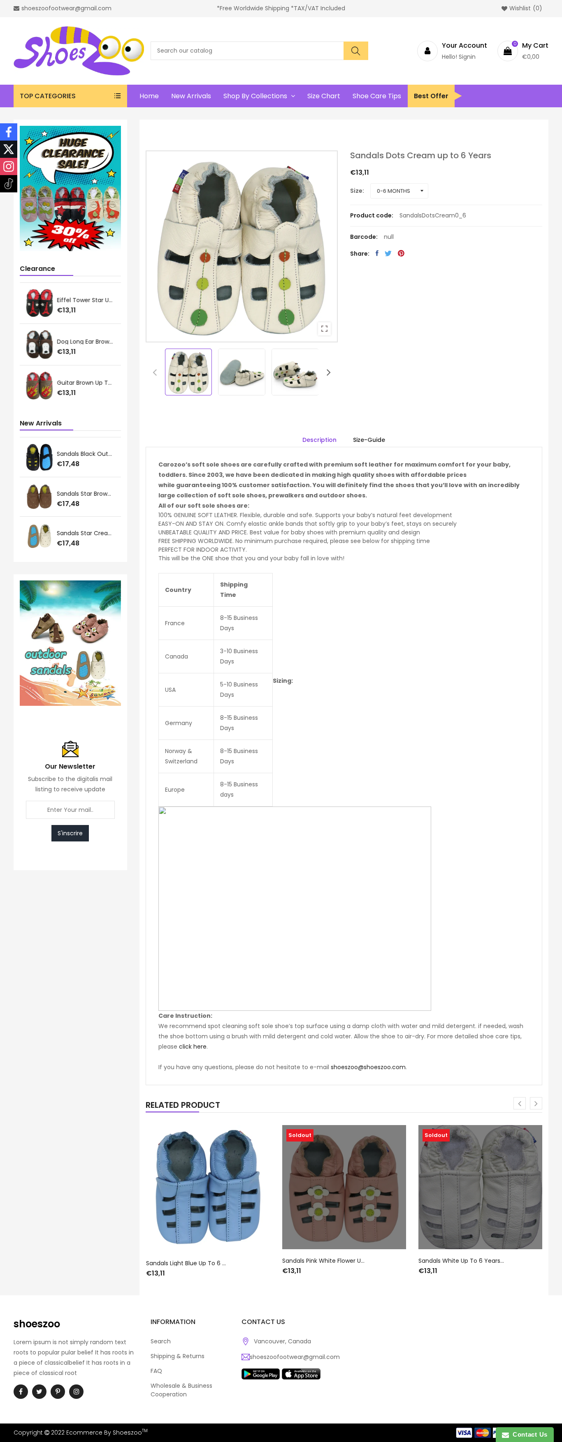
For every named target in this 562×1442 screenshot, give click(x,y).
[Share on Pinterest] (401, 253)
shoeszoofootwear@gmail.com (295, 1357)
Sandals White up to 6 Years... (461, 1261)
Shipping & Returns (177, 1356)
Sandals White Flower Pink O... (86, 454)
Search (161, 1341)
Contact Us (528, 1434)
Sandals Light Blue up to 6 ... (186, 1263)
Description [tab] (319, 440)
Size (356, 191)
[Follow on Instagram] (8, 166)
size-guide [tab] (369, 440)
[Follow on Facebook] (8, 132)
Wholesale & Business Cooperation (181, 1390)
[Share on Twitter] (388, 253)
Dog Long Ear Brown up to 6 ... (86, 341)
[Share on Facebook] (377, 253)
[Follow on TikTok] (8, 183)
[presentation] (155, 372)
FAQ (156, 1371)
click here (193, 1046)
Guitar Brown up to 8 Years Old (86, 383)
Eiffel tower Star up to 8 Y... (86, 300)
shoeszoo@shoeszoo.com (368, 1067)
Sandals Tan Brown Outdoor (86, 494)
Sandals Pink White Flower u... (323, 1261)
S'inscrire (70, 833)
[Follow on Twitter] (8, 149)
